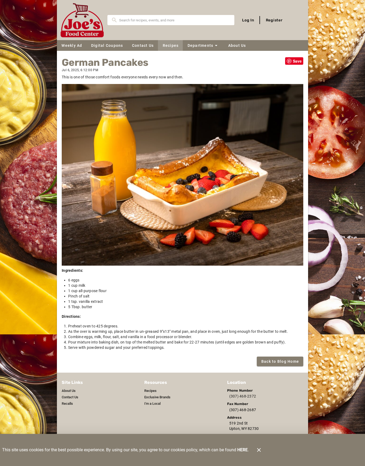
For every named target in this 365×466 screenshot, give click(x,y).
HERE (242, 449)
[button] (203, 45)
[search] (174, 20)
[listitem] (69, 391)
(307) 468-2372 (242, 396)
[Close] (259, 450)
